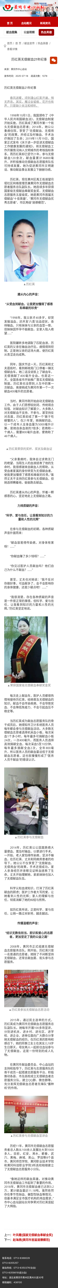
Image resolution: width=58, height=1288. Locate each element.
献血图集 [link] (11, 32)
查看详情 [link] (12, 49)
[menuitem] (10, 23)
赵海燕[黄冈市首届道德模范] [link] (31, 1240)
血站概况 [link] (26, 23)
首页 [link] (9, 43)
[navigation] (29, 22)
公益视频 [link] (29, 32)
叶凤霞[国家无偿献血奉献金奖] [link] (33, 1235)
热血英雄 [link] (46, 32)
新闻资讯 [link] (45, 23)
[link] (23, 8)
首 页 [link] (10, 23)
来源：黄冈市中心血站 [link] (15, 69)
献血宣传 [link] (29, 43)
